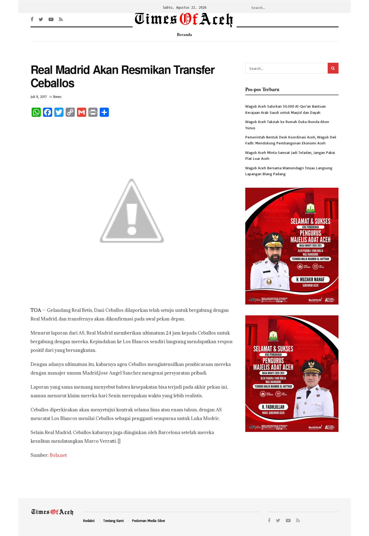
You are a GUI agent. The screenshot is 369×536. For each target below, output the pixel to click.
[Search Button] (335, 7)
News (57, 96)
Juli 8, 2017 (39, 96)
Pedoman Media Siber (148, 520)
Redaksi (89, 520)
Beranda (37, 7)
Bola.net (58, 455)
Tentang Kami (113, 520)
